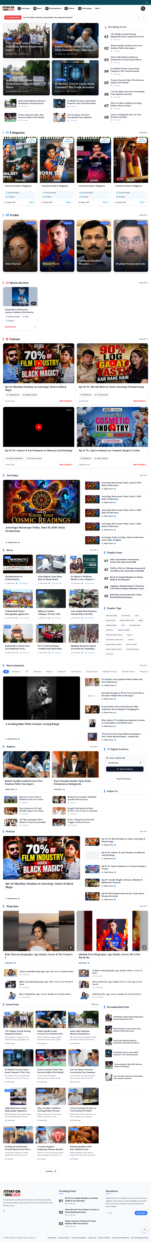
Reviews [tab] (50, 672)
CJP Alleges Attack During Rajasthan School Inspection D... (18, 1032)
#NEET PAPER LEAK (127, 620)
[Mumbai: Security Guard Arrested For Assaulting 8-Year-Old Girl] (84, 633)
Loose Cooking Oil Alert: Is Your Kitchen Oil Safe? (83, 1109)
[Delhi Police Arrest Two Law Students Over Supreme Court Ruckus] (18, 633)
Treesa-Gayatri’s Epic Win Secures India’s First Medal (50, 1070)
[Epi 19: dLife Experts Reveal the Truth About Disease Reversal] (92, 896)
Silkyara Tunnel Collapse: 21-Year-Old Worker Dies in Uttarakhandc (49, 615)
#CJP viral (109, 654)
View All (143, 132)
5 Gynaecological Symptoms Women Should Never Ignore (50, 1148)
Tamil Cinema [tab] (76, 672)
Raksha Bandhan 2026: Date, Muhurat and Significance (81, 1148)
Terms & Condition (78, 1238)
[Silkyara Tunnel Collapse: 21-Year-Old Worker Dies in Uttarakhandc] (51, 598)
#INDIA (140, 620)
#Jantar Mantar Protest (114, 649)
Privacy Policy (63, 1238)
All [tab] (6, 672)
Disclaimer (52, 1238)
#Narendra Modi (111, 616)
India (7, 1013)
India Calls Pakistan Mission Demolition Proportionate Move (80, 1032)
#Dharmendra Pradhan (113, 644)
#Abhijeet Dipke (111, 625)
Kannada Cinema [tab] (128, 672)
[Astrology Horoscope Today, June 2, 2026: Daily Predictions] (92, 527)
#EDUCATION (110, 620)
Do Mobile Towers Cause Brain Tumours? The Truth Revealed (18, 1071)
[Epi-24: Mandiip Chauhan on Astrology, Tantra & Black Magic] (41, 858)
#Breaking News (135, 625)
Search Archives (125, 769)
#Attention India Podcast (114, 635)
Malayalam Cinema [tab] (110, 672)
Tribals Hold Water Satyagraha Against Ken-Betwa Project (18, 614)
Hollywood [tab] (62, 672)
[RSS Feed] (4, 1211)
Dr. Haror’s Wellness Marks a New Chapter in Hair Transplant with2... (83, 579)
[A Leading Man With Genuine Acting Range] (41, 698)
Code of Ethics (104, 1238)
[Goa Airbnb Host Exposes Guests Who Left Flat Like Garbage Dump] (84, 598)
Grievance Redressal (120, 1238)
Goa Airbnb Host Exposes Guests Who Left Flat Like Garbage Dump (84, 614)
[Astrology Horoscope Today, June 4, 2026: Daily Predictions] (92, 513)
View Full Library (125, 779)
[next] (144, 17)
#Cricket (131, 640)
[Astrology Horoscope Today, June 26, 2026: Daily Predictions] (41, 501)
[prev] (138, 17)
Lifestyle (9, 1052)
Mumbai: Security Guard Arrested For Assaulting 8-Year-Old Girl (83, 649)
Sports (40, 1052)
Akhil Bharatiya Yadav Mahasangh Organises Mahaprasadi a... (16, 1109)
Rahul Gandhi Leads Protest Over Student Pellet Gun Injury (50, 1032)
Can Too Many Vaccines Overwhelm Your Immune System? (82, 1071)
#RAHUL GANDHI (124, 630)
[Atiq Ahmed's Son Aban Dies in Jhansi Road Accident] (51, 564)
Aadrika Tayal (11, 618)
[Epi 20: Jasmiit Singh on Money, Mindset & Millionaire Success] (92, 883)
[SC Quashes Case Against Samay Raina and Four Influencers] (92, 682)
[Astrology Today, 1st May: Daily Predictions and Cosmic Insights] (92, 540)
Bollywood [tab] (16, 672)
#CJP (123, 625)
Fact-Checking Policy (139, 1238)
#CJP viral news (131, 644)
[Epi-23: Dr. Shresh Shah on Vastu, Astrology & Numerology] (92, 842)
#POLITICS (109, 630)
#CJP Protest (125, 616)
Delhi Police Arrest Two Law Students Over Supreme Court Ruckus (17, 649)
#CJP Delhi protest (132, 649)
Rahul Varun (11, 583)
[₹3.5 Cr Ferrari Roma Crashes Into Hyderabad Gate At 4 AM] (51, 633)
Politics (41, 1013)
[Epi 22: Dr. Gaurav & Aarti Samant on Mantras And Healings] (92, 855)
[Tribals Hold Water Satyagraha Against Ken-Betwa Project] (18, 598)
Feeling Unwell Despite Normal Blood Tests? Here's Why (18, 1148)
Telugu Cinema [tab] (92, 672)
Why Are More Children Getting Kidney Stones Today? (46, 17)
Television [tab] (37, 672)
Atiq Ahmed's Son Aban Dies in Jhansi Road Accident (50, 579)
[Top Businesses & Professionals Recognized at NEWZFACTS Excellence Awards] (18, 564)
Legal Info (92, 1238)
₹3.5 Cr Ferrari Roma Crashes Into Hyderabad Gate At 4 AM (50, 649)
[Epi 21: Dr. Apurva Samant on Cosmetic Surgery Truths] (92, 869)
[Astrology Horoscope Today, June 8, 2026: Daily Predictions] (92, 486)
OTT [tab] (27, 672)
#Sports (129, 635)
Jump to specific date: (115, 758)
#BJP (137, 616)
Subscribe (141, 1213)
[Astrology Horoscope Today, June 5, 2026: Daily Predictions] (92, 499)
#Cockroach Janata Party (114, 640)
